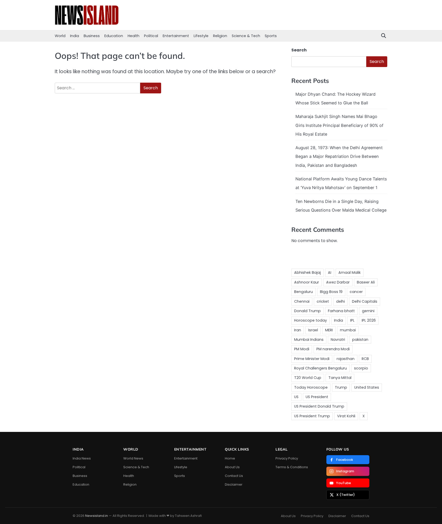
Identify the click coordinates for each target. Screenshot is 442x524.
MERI (329, 330)
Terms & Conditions (291, 467)
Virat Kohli (346, 416)
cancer (356, 291)
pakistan (360, 339)
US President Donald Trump (319, 406)
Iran (297, 330)
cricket (323, 301)
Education (113, 35)
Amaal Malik (349, 272)
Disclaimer (233, 484)
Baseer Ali (366, 282)
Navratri (338, 339)
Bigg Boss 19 (331, 291)
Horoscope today (310, 320)
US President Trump (312, 416)
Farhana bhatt (341, 310)
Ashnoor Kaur (306, 282)
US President (317, 396)
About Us (232, 467)
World (60, 35)
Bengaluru (303, 291)
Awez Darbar (338, 282)
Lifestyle (201, 35)
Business (92, 35)
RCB (365, 358)
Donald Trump (307, 310)
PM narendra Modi (333, 349)
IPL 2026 (369, 320)
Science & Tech (246, 35)
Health (133, 35)
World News (133, 458)
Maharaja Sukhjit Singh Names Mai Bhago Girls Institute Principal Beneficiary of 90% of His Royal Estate (339, 125)
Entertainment (176, 35)
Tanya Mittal (339, 377)
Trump (341, 387)
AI (329, 272)
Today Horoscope (311, 387)
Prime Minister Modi (311, 358)
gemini (368, 310)
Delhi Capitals (364, 301)
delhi (340, 301)
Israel (313, 330)
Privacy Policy (286, 458)
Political (151, 35)
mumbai (348, 330)
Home (230, 458)
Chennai (302, 301)
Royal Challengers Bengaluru (320, 368)
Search (299, 50)
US (296, 396)
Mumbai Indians (309, 339)
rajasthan (346, 358)
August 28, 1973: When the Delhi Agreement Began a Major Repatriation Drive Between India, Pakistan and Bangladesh (339, 156)
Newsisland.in (96, 515)
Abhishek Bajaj (307, 272)
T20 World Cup (307, 377)
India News (82, 458)
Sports (271, 35)
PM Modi (301, 349)
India (74, 35)
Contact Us (234, 475)
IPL (352, 320)
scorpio (361, 368)
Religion (220, 35)
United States (366, 387)
